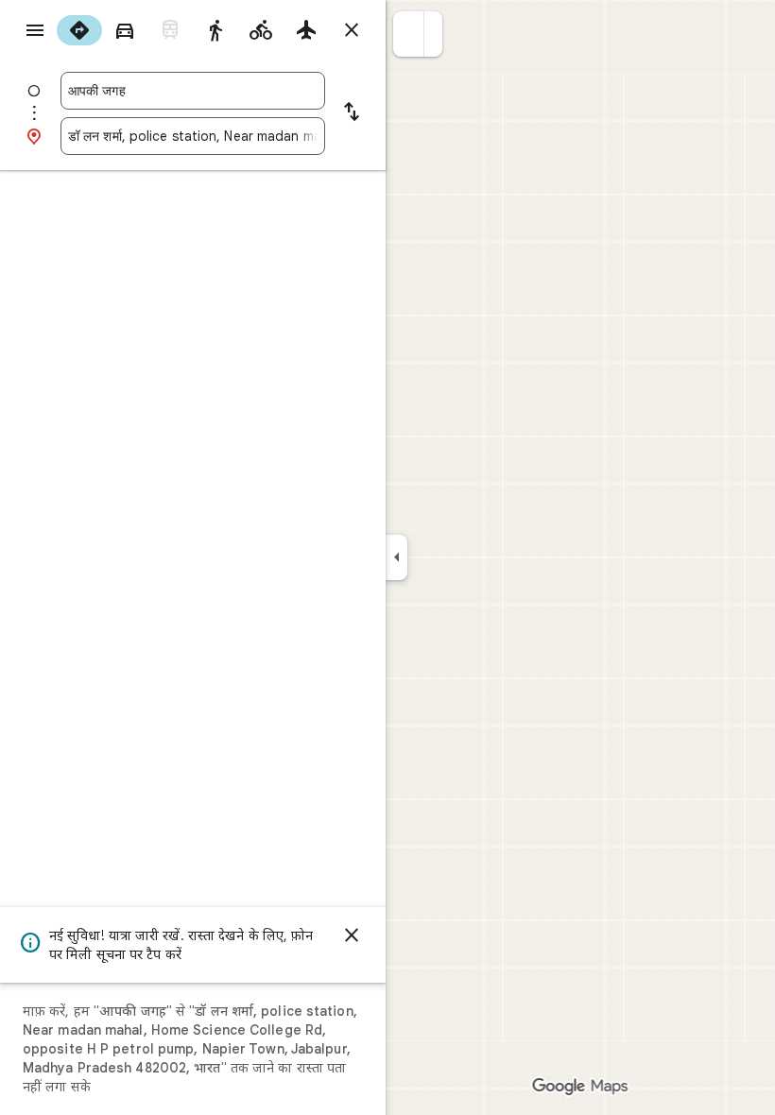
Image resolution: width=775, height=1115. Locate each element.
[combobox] (193, 91)
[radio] (79, 30)
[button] (408, 34)
